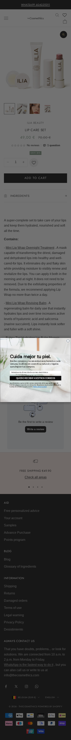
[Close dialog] (68, 340)
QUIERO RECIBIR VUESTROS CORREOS (35, 378)
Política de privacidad (40, 386)
